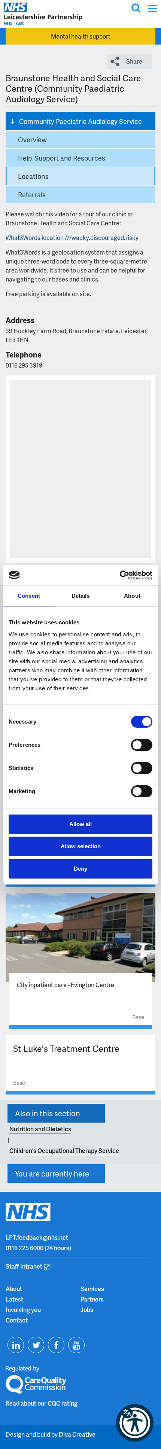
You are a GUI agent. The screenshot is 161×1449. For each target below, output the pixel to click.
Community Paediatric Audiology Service (80, 121)
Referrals (32, 194)
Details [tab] (81, 596)
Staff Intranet (24, 1266)
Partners (92, 1299)
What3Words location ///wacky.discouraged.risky (72, 237)
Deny (80, 868)
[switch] (141, 745)
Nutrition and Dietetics (40, 1128)
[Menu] (152, 8)
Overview (32, 139)
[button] (135, 1423)
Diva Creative (77, 1434)
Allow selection (81, 846)
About (14, 1288)
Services (92, 1288)
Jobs (86, 1309)
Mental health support (80, 36)
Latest (14, 1299)
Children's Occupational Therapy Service (64, 1150)
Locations (33, 176)
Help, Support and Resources (61, 157)
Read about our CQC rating (42, 1403)
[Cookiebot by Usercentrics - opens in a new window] (119, 575)
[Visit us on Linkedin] (15, 1345)
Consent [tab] (29, 596)
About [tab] (132, 596)
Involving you (23, 1309)
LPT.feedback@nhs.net (37, 1237)
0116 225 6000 (24, 1247)
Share (134, 61)
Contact (17, 1320)
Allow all (80, 824)
